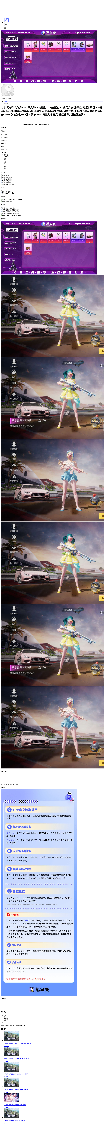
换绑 (5, 1020)
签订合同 (6, 1019)
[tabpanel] (52, 171)
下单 (5, 1015)
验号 (5, 1017)
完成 (5, 1022)
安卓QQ (5, 101)
